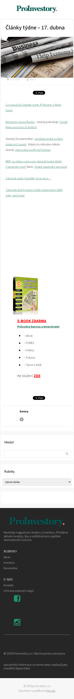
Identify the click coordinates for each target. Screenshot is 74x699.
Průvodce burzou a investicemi (38, 327)
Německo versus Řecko (20, 122)
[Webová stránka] (22, 419)
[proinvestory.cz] (37, 9)
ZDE (37, 376)
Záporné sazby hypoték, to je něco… (28, 178)
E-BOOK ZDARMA (31, 321)
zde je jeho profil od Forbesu (32, 150)
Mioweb (50, 691)
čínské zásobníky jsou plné (51, 167)
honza (33, 79)
